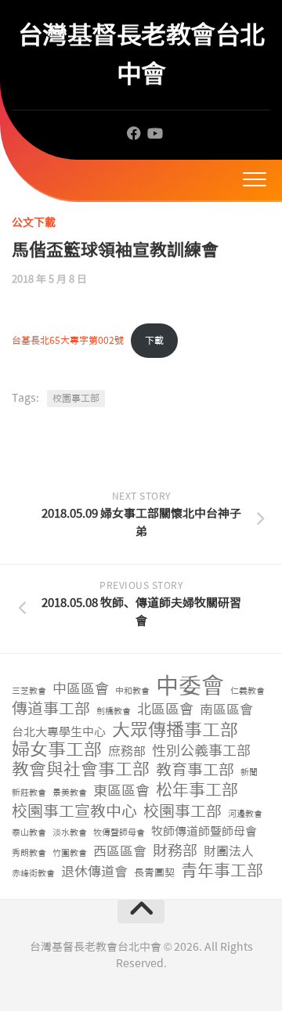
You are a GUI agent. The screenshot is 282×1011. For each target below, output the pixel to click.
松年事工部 (197, 791)
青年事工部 (222, 871)
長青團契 (154, 872)
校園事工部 (75, 398)
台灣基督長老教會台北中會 (141, 54)
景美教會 (69, 793)
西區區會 (119, 851)
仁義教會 (247, 691)
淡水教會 (69, 833)
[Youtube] (154, 133)
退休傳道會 (94, 871)
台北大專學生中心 (59, 732)
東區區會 (121, 791)
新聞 (249, 772)
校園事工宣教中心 (74, 812)
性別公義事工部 (201, 751)
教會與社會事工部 (81, 770)
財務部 (175, 852)
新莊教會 (29, 793)
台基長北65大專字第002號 (68, 340)
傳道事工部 (51, 709)
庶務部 (127, 751)
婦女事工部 (57, 750)
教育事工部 (195, 770)
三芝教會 (29, 691)
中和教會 (132, 691)
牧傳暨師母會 (119, 833)
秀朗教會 (29, 853)
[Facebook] (134, 133)
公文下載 (34, 222)
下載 (154, 340)
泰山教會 (29, 833)
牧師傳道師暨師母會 (204, 831)
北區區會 (165, 710)
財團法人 (229, 851)
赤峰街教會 (33, 873)
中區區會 (80, 690)
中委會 (190, 686)
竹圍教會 (69, 853)
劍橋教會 (113, 711)
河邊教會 (245, 814)
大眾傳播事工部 (175, 730)
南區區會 (226, 709)
